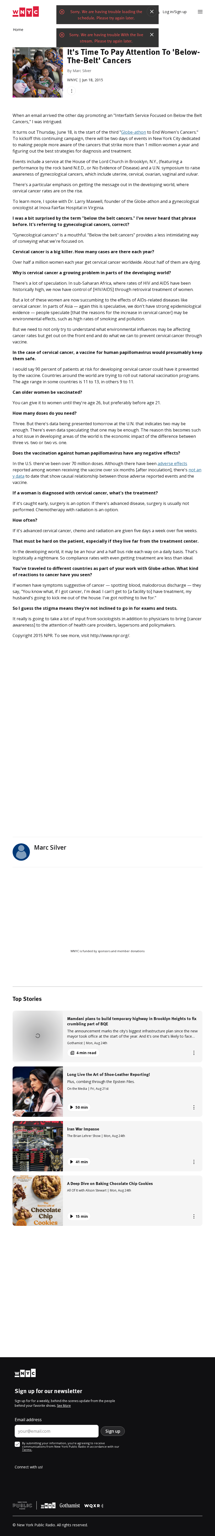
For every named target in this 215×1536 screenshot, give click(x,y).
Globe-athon (133, 132)
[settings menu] (200, 11)
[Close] (151, 11)
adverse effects (172, 463)
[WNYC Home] (26, 11)
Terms (27, 1450)
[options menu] (71, 91)
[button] (107, 1036)
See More (64, 1405)
